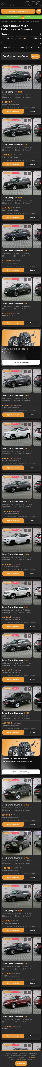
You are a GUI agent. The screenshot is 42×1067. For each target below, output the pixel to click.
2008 (22, 47)
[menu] (38, 11)
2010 (38, 47)
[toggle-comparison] (25, 67)
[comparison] (33, 3)
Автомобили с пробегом (21, 21)
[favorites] (38, 3)
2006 (5, 47)
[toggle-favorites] (29, 67)
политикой (30, 1057)
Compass (21, 38)
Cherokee (7, 38)
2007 (13, 47)
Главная (4, 21)
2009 (30, 47)
